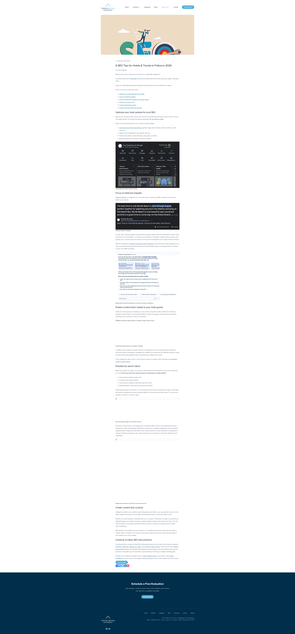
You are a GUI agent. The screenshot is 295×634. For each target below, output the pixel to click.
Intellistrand (174, 620)
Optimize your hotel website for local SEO (131, 94)
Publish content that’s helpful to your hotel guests (134, 100)
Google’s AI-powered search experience (142, 244)
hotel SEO (133, 79)
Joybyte (179, 620)
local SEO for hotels (157, 119)
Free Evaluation (188, 7)
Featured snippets (121, 197)
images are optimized (122, 547)
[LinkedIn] (106, 629)
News (156, 7)
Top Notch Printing (186, 620)
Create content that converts (127, 105)
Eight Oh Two (168, 620)
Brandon (148, 620)
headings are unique (135, 547)
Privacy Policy (191, 618)
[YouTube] (109, 629)
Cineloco (163, 620)
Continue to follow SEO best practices (130, 108)
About (127, 7)
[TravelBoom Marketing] (108, 619)
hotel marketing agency (150, 556)
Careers (185, 613)
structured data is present (152, 547)
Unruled (192, 620)
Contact (176, 7)
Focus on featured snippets (127, 97)
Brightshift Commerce (155, 620)
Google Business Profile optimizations (130, 128)
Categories (147, 7)
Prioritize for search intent (127, 102)
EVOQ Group (181, 618)
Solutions (136, 7)
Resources (165, 7)
